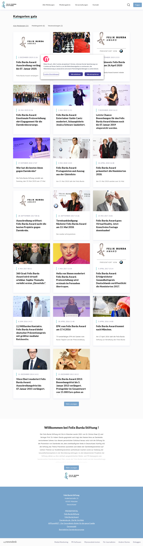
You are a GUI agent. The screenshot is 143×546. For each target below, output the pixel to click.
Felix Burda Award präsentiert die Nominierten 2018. (111, 171)
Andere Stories (124, 542)
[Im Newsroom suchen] (128, 4)
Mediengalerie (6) (38, 26)
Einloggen (137, 542)
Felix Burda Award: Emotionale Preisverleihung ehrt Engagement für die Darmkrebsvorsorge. (31, 120)
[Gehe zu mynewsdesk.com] (10, 542)
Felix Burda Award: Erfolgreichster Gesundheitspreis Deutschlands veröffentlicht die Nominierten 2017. (111, 280)
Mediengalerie (64, 5)
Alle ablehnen (76, 74)
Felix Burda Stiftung (71, 514)
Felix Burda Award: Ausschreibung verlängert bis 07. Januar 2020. (30, 65)
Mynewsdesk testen (92, 542)
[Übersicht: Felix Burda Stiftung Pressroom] (9, 5)
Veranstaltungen (81, 5)
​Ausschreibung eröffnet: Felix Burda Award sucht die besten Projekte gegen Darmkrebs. (31, 225)
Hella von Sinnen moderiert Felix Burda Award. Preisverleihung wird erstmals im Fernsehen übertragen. (70, 280)
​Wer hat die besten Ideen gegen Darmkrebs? (29, 169)
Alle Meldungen (49, 5)
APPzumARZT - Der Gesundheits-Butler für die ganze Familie (71, 523)
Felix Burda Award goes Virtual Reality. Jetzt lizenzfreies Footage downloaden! (109, 225)
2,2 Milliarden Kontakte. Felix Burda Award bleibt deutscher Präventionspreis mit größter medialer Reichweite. (31, 333)
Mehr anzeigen (71, 404)
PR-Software (76, 542)
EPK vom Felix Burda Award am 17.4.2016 (71, 328)
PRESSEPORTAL (71, 511)
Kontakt (96, 5)
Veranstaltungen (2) (55, 26)
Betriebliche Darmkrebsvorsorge (71, 529)
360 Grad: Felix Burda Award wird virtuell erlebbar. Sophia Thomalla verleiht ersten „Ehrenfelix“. (31, 278)
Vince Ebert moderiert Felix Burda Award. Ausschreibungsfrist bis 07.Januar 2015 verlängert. (31, 384)
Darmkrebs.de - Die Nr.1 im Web (71, 520)
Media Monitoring (61, 542)
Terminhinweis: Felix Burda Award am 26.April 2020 (110, 64)
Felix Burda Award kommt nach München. (110, 328)
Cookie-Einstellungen (51, 74)
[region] (72, 67)
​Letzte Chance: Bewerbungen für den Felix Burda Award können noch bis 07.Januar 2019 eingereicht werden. (110, 121)
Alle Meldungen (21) (21, 26)
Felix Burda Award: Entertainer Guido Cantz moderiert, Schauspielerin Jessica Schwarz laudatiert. (70, 120)
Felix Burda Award (72, 517)
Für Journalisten (109, 542)
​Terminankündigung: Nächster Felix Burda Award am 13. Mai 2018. (71, 224)
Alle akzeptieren (93, 74)
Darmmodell (71, 526)
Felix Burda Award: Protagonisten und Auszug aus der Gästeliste (70, 171)
